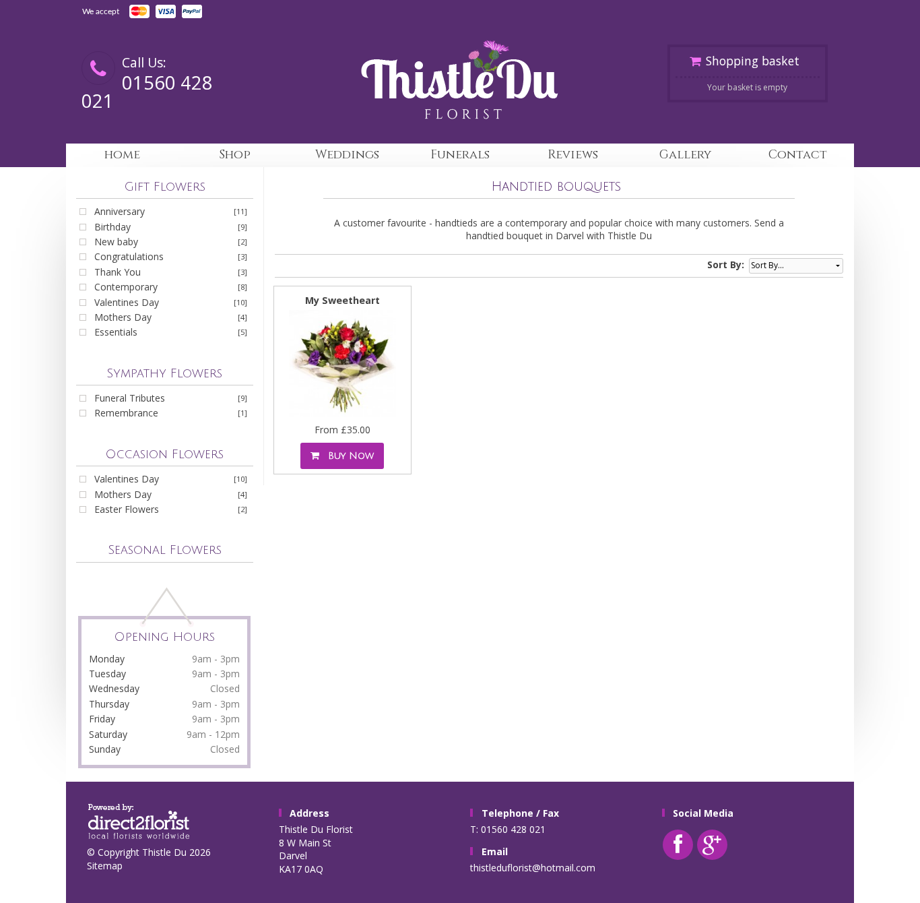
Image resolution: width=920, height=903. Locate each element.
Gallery (685, 154)
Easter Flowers (126, 509)
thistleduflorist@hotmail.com (532, 867)
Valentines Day (126, 302)
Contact (797, 154)
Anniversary (119, 211)
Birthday (112, 226)
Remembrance (126, 412)
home (122, 154)
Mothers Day (123, 317)
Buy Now (347, 456)
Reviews (573, 154)
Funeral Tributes (129, 398)
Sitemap (105, 865)
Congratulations (129, 256)
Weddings (347, 154)
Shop (235, 154)
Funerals (460, 154)
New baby (116, 241)
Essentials (115, 331)
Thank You (117, 272)
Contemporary (126, 286)
